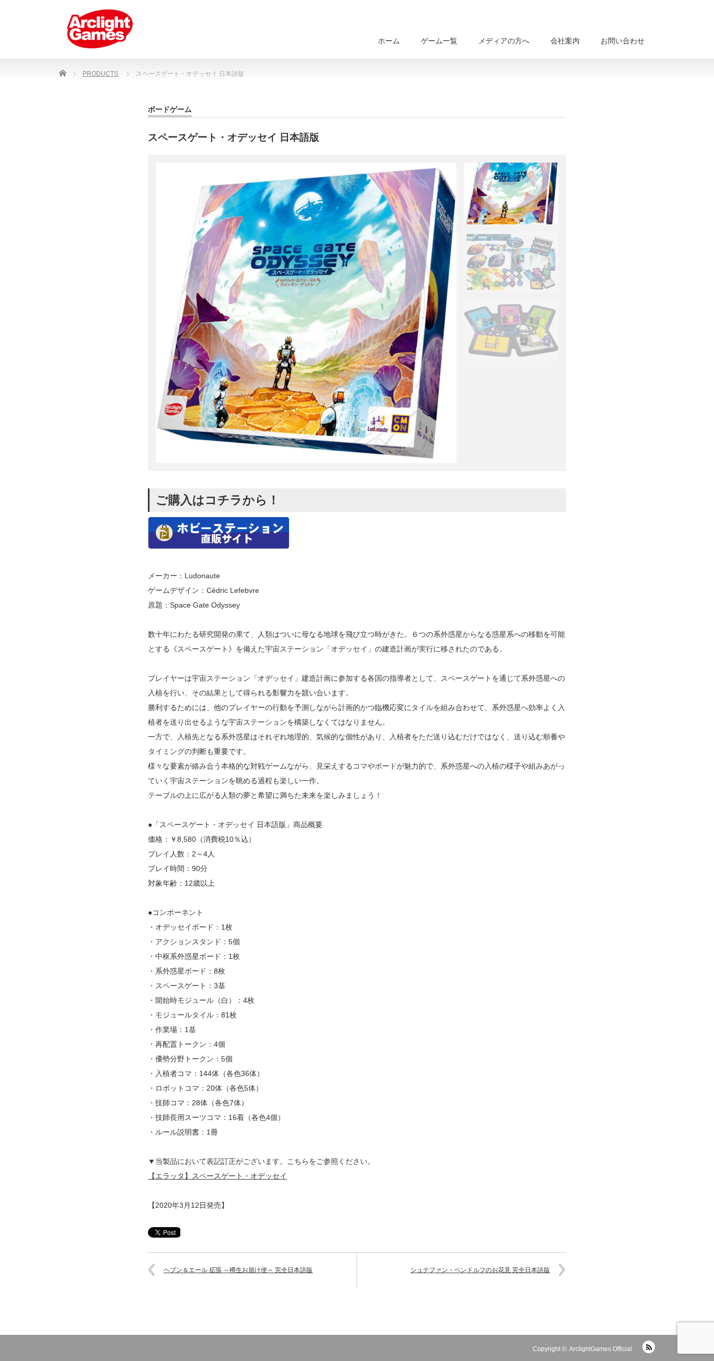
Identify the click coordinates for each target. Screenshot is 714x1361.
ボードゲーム (170, 109)
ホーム (389, 41)
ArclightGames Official (600, 1349)
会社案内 (565, 41)
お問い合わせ (622, 41)
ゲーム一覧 (439, 41)
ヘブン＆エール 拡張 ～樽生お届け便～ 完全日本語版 (238, 1270)
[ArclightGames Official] (100, 29)
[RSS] (648, 1347)
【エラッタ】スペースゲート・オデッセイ (217, 1176)
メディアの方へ (503, 41)
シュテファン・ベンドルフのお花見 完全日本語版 (480, 1270)
